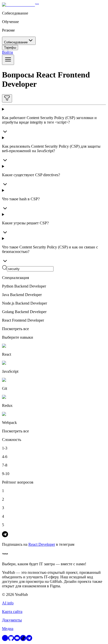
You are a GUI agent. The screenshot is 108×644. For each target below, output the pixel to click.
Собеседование (16, 42)
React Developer (41, 544)
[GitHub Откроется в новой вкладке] (11, 639)
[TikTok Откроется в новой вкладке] (23, 639)
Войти (7, 52)
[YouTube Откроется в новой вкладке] (17, 639)
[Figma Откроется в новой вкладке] (5, 639)
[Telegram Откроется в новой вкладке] (29, 639)
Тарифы (10, 47)
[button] (54, 268)
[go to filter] (7, 98)
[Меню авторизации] (8, 60)
